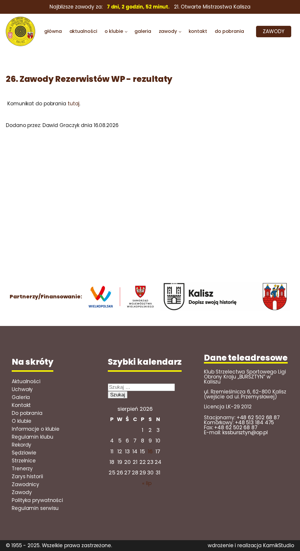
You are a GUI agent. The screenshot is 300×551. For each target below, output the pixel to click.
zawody (168, 31)
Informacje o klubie (35, 428)
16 (150, 451)
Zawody (22, 492)
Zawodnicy (25, 484)
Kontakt (21, 405)
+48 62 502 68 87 (258, 417)
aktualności (83, 31)
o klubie (114, 31)
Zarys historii (27, 476)
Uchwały (22, 389)
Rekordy (21, 444)
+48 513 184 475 (254, 422)
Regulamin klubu (32, 436)
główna (53, 31)
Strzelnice (24, 460)
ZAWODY (273, 31)
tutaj (74, 103)
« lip (147, 483)
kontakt (198, 31)
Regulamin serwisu (35, 508)
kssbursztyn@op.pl (244, 432)
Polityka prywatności (37, 500)
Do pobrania (27, 413)
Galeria (21, 397)
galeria (142, 31)
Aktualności (26, 381)
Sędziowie (24, 452)
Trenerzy (22, 468)
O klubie (21, 421)
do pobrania (229, 31)
